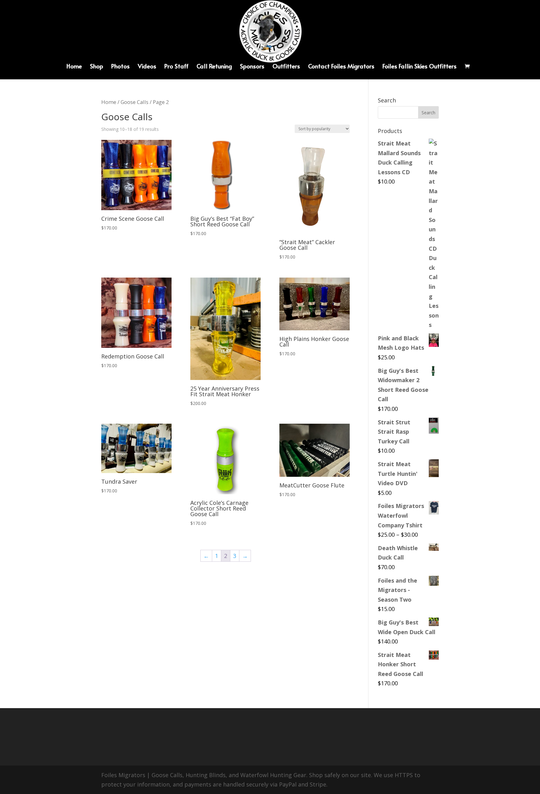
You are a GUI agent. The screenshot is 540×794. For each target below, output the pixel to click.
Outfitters (286, 67)
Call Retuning (214, 67)
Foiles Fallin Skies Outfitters (419, 67)
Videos (147, 67)
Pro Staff (176, 67)
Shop (96, 67)
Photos (120, 67)
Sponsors (252, 67)
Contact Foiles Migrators (341, 67)
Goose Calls (134, 102)
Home (74, 67)
